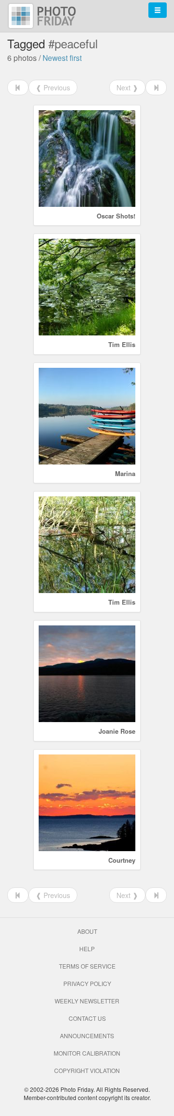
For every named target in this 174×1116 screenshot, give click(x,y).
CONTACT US (87, 1018)
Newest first (62, 57)
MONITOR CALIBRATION (87, 1053)
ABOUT (87, 931)
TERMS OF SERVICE (87, 966)
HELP (87, 948)
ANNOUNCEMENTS (87, 1035)
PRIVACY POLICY (87, 983)
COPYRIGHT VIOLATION (87, 1070)
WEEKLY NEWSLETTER (87, 1001)
